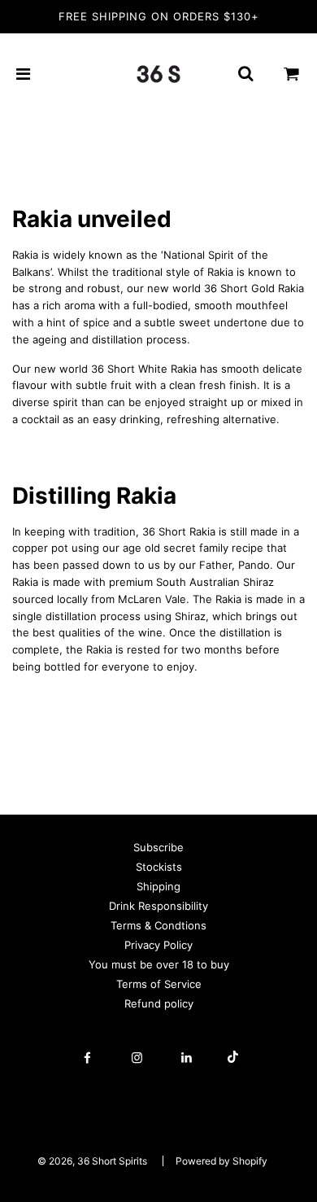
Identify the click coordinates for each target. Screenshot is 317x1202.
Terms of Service (159, 983)
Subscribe (158, 847)
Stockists (159, 866)
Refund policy (158, 1003)
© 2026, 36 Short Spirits (92, 1161)
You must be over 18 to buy (159, 964)
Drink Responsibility (158, 905)
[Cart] (292, 74)
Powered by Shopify (221, 1161)
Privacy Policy (158, 944)
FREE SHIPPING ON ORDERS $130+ (159, 16)
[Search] (245, 74)
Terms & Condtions (158, 925)
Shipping (158, 886)
